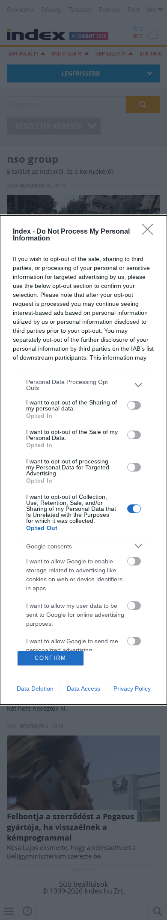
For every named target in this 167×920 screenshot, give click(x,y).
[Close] (150, 232)
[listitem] (83, 385)
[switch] (134, 405)
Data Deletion (35, 688)
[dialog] (83, 459)
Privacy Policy (132, 688)
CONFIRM (50, 658)
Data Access (83, 688)
